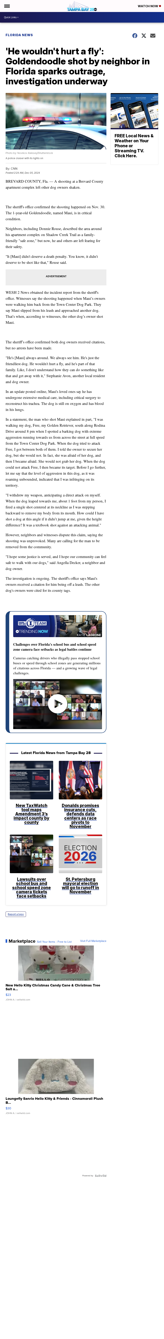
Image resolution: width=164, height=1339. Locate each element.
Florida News (19, 35)
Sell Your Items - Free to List (54, 941)
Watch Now (148, 6)
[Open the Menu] (6, 6)
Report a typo (16, 914)
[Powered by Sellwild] (100, 1175)
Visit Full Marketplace (93, 941)
